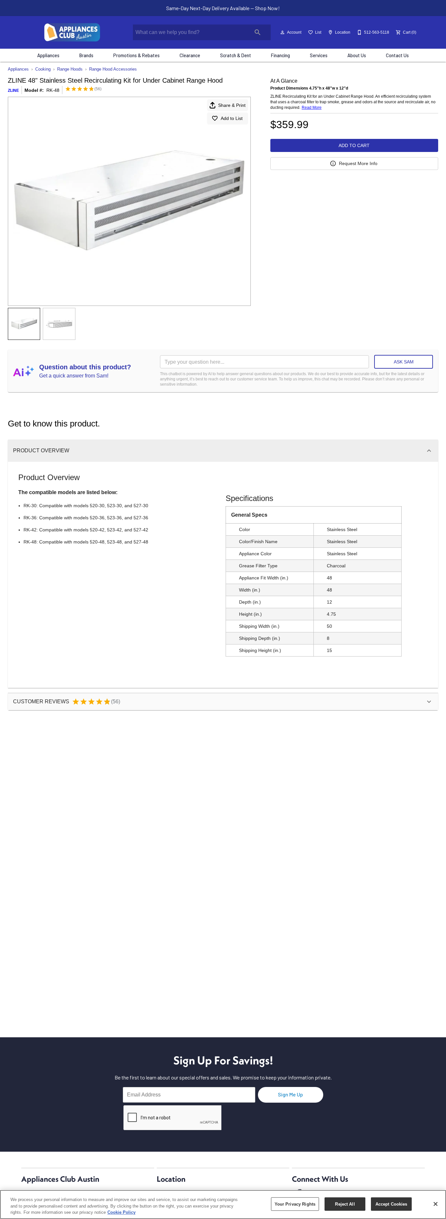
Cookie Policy (121, 1212)
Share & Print (232, 105)
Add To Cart (354, 145)
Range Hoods (70, 69)
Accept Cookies (391, 1203)
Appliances (48, 55)
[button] (282, 32)
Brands (86, 55)
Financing (280, 55)
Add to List (232, 118)
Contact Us (397, 55)
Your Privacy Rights (295, 1203)
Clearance (190, 55)
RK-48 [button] (52, 90)
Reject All (345, 1203)
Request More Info (358, 163)
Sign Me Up (290, 1094)
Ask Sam (404, 361)
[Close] (435, 1204)
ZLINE (13, 90)
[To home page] (72, 32)
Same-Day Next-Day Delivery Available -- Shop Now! (223, 8)
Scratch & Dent (235, 55)
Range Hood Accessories (113, 69)
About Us (356, 55)
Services (318, 55)
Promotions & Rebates (136, 55)
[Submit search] (257, 32)
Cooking (43, 69)
